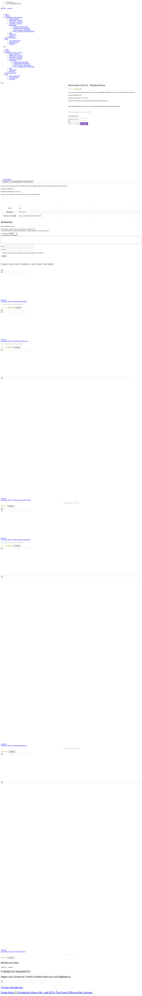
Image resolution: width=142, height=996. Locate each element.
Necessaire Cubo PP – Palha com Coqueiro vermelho (15, 539)
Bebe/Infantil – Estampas (16, 20)
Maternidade (12, 25)
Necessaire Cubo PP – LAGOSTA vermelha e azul (14, 341)
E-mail (3, 249)
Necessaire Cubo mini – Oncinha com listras (13, 951)
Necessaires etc (13, 42)
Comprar (84, 123)
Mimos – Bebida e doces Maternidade (23, 31)
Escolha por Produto (10, 37)
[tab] (6, 181)
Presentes (12, 44)
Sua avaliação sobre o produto (9, 235)
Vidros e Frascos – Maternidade (22, 30)
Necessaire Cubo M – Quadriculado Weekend (13, 745)
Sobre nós (7, 16)
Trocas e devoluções (12, 987)
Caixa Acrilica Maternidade (20, 26)
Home (7, 14)
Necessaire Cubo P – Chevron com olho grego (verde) (16, 500)
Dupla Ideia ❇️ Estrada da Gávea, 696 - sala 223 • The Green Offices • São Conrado (46, 992)
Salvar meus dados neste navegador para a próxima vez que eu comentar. (23, 253)
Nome (3, 246)
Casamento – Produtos (15, 23)
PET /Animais (12, 34)
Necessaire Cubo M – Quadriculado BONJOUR (14, 301)
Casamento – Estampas (15, 22)
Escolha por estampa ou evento (13, 17)
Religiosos (12, 36)
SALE (6, 39)
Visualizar (3, 300)
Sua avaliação (5, 233)
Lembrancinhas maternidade (21, 28)
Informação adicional (17, 181)
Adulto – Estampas (14, 19)
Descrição (6, 181)
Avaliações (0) (28, 181)
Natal (10, 33)
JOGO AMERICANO (14, 41)
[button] (71, 46)
